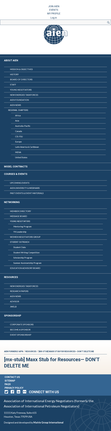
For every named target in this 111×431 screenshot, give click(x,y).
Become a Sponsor (20, 329)
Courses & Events (15, 174)
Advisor (14, 301)
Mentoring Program (22, 226)
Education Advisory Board (25, 268)
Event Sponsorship (20, 335)
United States (21, 157)
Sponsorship (12, 315)
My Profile (53, 13)
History (14, 74)
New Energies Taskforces (24, 95)
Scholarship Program (22, 257)
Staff (13, 84)
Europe (18, 141)
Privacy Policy (14, 387)
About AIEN (11, 60)
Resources (11, 277)
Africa (18, 115)
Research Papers (19, 291)
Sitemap (10, 380)
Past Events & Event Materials (27, 193)
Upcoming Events (19, 183)
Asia (17, 120)
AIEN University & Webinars (25, 188)
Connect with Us (44, 392)
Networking (12, 202)
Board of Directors (21, 79)
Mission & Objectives (21, 69)
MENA (18, 152)
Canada (18, 131)
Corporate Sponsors (22, 324)
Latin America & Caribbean (27, 147)
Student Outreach (19, 242)
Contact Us (12, 377)
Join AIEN (53, 6)
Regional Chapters (18, 110)
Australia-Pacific (22, 126)
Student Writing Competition (26, 252)
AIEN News (15, 105)
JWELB (13, 306)
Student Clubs (19, 247)
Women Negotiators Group (25, 237)
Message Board (18, 216)
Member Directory (20, 211)
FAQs (8, 384)
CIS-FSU (19, 136)
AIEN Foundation (19, 100)
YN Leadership (19, 232)
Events (53, 9)
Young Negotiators (21, 90)
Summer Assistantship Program (27, 263)
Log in (53, 17)
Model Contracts (15, 166)
